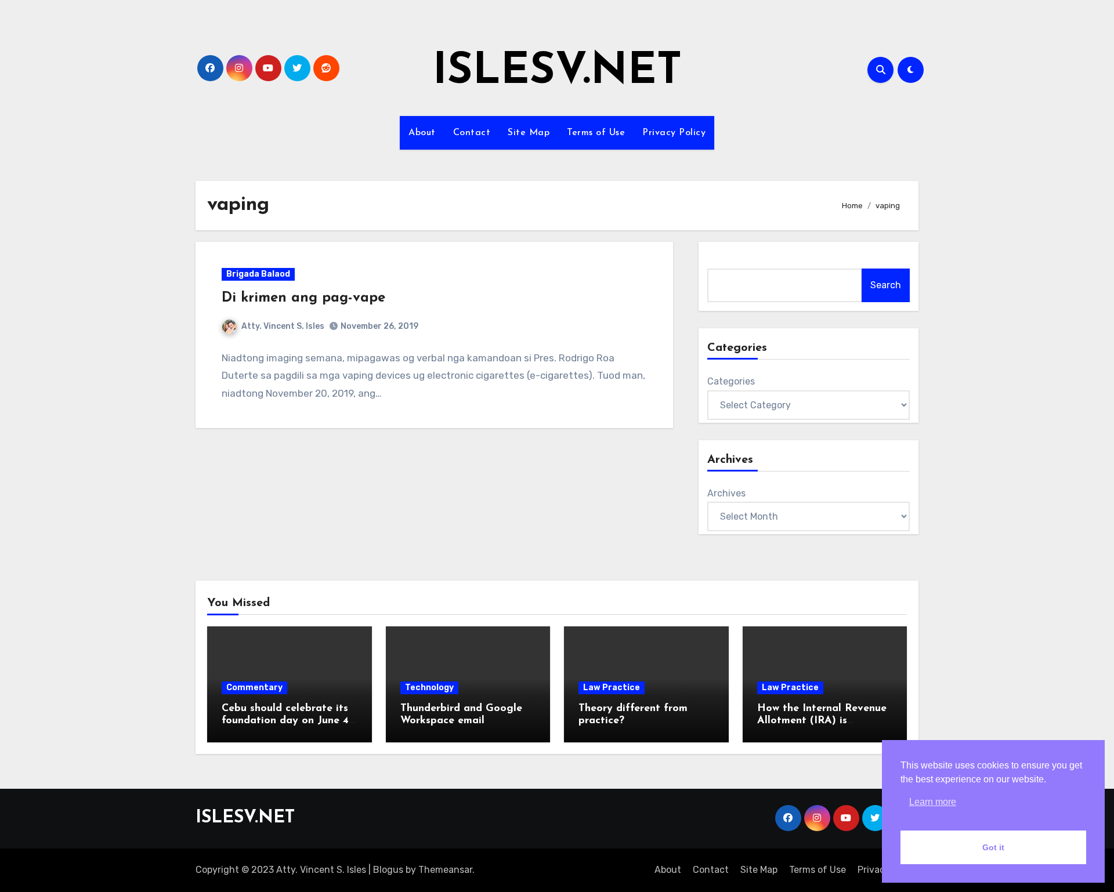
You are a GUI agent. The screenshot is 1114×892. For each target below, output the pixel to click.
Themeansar (445, 869)
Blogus (388, 869)
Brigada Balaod (258, 274)
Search (885, 285)
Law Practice (611, 687)
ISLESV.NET (557, 72)
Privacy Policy (674, 132)
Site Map (528, 132)
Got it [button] (993, 847)
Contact (472, 132)
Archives (726, 493)
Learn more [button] (932, 802)
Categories (731, 381)
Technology (429, 687)
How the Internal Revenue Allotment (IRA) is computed (822, 721)
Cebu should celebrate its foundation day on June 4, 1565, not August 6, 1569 (286, 721)
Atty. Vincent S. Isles (282, 326)
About (422, 132)
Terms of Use (596, 132)
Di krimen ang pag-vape (303, 298)
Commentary (254, 687)
